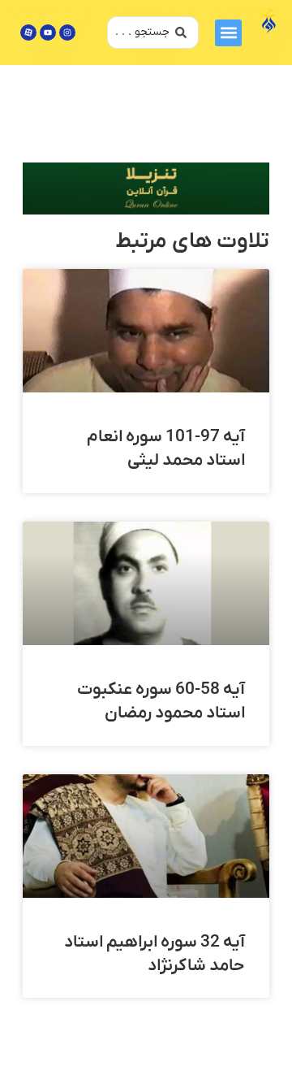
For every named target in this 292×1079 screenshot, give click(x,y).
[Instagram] (67, 32)
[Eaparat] (28, 32)
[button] (228, 33)
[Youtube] (48, 32)
